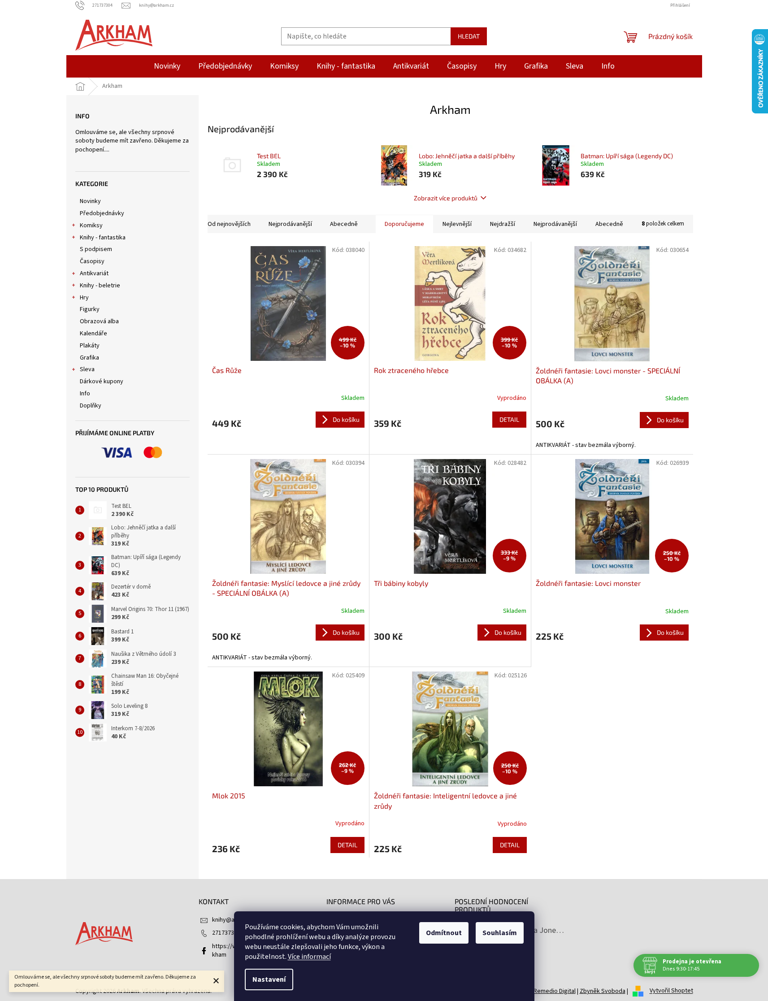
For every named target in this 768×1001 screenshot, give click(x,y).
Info (85, 393)
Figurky (90, 309)
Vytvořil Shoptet (671, 991)
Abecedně (344, 224)
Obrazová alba (99, 321)
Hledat (469, 36)
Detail (509, 419)
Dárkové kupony (101, 381)
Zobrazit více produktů (445, 198)
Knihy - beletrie (100, 285)
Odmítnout (444, 933)
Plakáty (90, 345)
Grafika (89, 357)
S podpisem (96, 249)
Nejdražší (502, 224)
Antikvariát (94, 273)
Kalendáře (93, 333)
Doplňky (90, 405)
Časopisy (92, 261)
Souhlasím (499, 933)
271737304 (226, 932)
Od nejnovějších (229, 224)
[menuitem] (167, 66)
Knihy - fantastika (103, 237)
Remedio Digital (555, 991)
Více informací (309, 957)
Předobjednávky (102, 213)
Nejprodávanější (290, 224)
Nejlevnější (457, 224)
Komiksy (91, 225)
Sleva (87, 369)
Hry (84, 297)
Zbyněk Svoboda (602, 991)
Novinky (90, 201)
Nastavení (269, 979)
